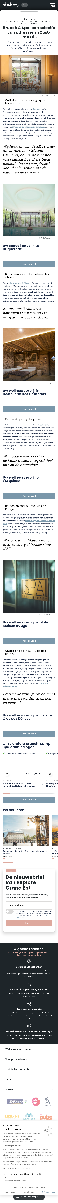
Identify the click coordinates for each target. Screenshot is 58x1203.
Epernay (36, 109)
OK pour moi (48, 1192)
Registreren (29, 923)
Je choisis (29, 1192)
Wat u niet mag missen (18, 1049)
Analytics (9, 1177)
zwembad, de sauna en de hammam (28, 127)
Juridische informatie (17, 1069)
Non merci (10, 1192)
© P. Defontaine (48, 95)
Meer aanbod (29, 264)
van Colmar (43, 425)
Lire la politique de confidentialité (16, 1168)
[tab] (6, 793)
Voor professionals (16, 1059)
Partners (10, 1089)
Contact (10, 1079)
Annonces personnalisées (15, 1180)
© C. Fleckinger (46, 383)
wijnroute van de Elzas (19, 283)
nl (24, 5)
